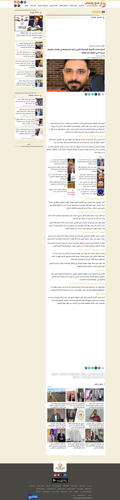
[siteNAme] (95, 4)
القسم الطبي (54, 6)
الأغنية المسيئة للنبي (90, 297)
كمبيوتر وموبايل (61, 489)
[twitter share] (96, 94)
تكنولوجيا (76, 492)
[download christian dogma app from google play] (60, 480)
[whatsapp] (86, 94)
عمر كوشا (83, 374)
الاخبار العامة (73, 6)
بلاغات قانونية (76, 377)
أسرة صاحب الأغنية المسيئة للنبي (96, 374)
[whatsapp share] (92, 94)
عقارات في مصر (55, 492)
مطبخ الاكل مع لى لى (85, 492)
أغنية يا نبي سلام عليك (98, 377)
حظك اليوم (38, 492)
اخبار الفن (33, 6)
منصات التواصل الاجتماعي (92, 236)
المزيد (28, 144)
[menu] (18, 5)
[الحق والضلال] (103, 12)
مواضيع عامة (80, 489)
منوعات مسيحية (40, 486)
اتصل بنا (73, 495)
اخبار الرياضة (32, 486)
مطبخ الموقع (88, 489)
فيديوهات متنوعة (43, 6)
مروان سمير (100, 55)
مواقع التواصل (82, 263)
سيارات (70, 492)
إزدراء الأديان (63, 374)
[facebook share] (99, 94)
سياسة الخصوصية (81, 495)
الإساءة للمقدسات (85, 279)
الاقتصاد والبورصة (71, 489)
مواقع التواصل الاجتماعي (72, 253)
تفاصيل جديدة (100, 300)
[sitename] (60, 466)
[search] (15, 5)
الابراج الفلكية (46, 492)
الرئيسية (81, 6)
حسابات (92, 253)
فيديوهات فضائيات (40, 489)
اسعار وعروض (64, 492)
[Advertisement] (76, 32)
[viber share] (89, 94)
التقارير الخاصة (64, 6)
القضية (94, 273)
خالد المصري (55, 374)
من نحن (89, 495)
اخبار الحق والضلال (51, 489)
